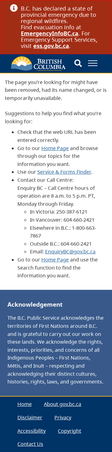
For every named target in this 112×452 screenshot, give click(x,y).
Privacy (62, 417)
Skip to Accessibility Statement (13, 87)
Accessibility (31, 430)
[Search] (78, 63)
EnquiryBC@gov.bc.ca (70, 251)
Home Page (55, 148)
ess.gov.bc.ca (51, 45)
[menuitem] (24, 404)
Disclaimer (29, 417)
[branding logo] (38, 63)
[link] (99, 8)
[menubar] (56, 424)
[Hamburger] (93, 63)
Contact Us (30, 443)
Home (24, 404)
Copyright (69, 430)
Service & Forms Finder (64, 171)
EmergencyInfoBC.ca (49, 33)
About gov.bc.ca (62, 404)
